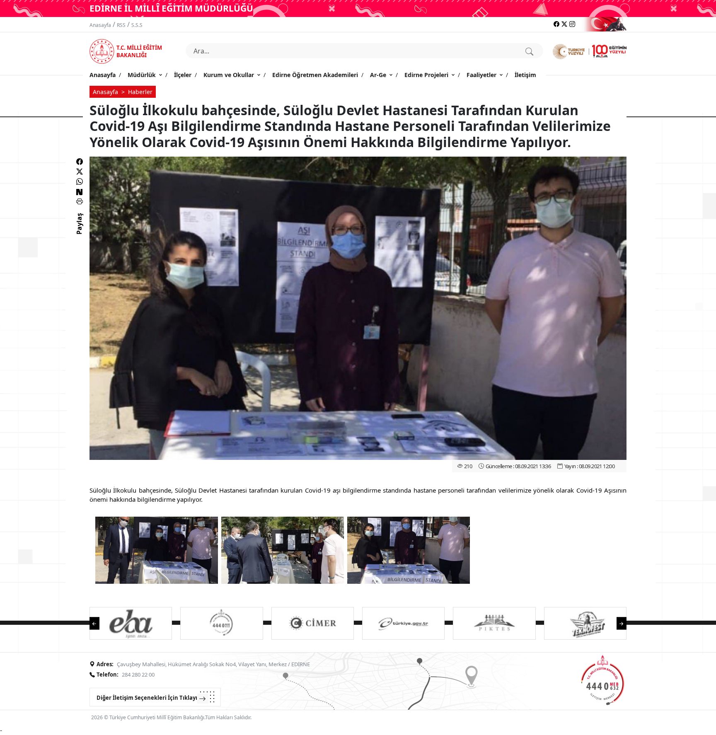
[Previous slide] (99, 622)
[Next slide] (617, 622)
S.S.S (137, 25)
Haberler (140, 92)
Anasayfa (100, 25)
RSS (121, 25)
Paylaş (79, 231)
